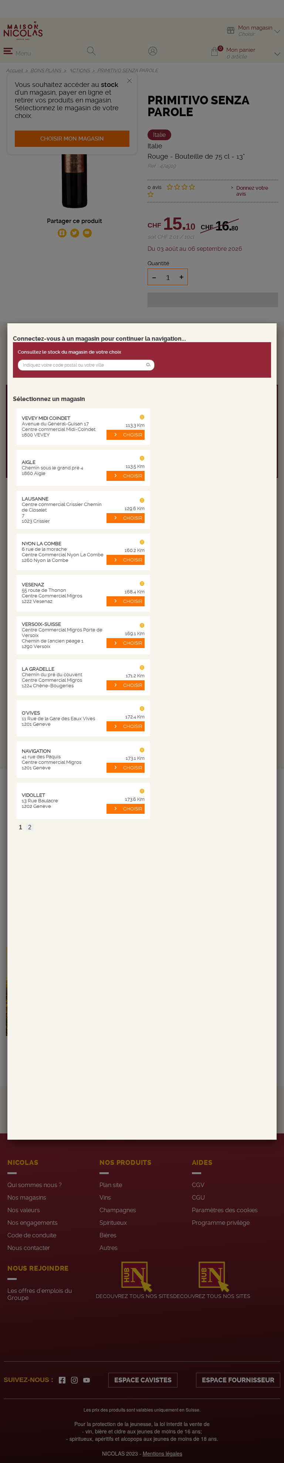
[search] (86, 365)
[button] (148, 365)
